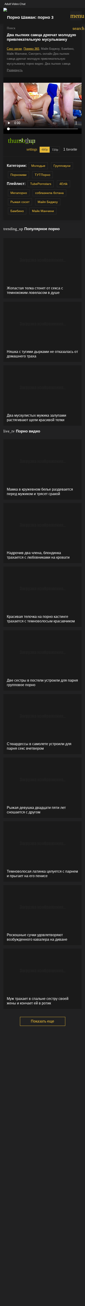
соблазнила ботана (49, 193)
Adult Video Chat (15, 4)
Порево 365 (31, 48)
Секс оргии (14, 48)
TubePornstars (40, 184)
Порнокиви (18, 175)
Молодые (38, 166)
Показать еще (42, 1021)
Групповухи (61, 166)
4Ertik (63, 184)
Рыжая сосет (19, 202)
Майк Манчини (43, 211)
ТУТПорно (42, 175)
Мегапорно (18, 193)
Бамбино (17, 211)
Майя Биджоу (48, 202)
